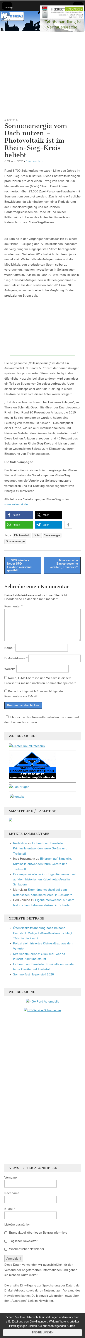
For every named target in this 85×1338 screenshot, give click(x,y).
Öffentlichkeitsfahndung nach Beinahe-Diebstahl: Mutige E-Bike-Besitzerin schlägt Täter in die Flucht (42, 933)
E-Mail (9, 1208)
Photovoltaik (22, 535)
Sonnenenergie (15, 541)
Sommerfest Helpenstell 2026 (33, 974)
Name (9, 648)
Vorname (10, 1177)
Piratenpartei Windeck (28, 874)
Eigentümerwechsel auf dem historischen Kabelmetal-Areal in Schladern (44, 879)
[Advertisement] (42, 73)
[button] (19, 515)
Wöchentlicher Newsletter (26, 1249)
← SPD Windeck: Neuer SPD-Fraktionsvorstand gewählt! (19, 565)
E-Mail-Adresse (15, 658)
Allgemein (11, 120)
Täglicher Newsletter (22, 1241)
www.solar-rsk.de (16, 504)
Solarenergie (52, 535)
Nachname (11, 1193)
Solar (37, 535)
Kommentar (13, 606)
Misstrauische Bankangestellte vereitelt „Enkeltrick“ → (64, 565)
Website (9, 669)
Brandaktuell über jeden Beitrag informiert (37, 1232)
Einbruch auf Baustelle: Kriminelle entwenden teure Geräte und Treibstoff (40, 848)
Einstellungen (43, 1332)
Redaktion (20, 843)
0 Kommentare (34, 161)
